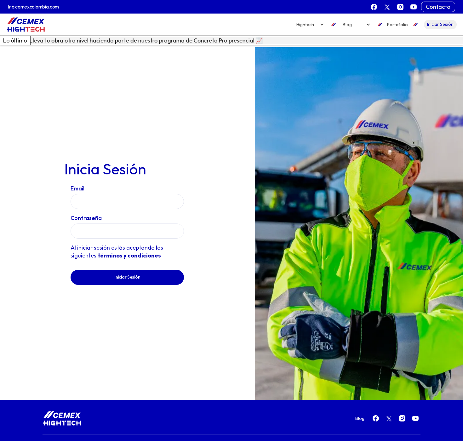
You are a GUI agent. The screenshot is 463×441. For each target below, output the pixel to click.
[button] (310, 24)
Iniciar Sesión (440, 24)
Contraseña (86, 218)
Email (77, 188)
